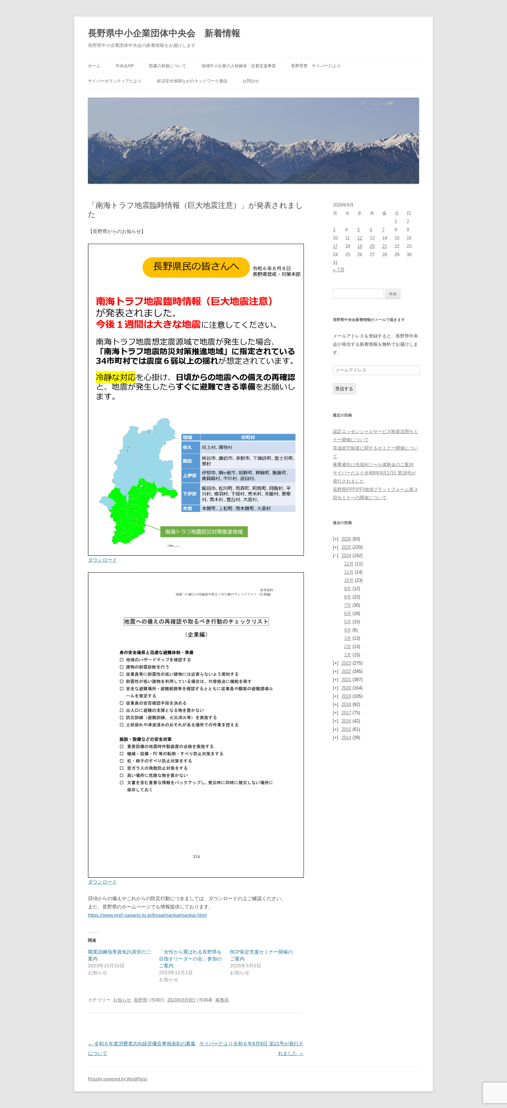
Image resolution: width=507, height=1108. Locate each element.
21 (384, 246)
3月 (347, 638)
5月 (347, 621)
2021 (346, 679)
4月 (347, 630)
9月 (347, 588)
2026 (346, 539)
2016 (346, 721)
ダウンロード (102, 560)
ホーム (94, 65)
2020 (346, 688)
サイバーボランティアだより (115, 81)
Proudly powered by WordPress (117, 1079)
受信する (344, 388)
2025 (346, 547)
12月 (349, 563)
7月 (347, 605)
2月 (347, 646)
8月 (347, 597)
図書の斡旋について (167, 65)
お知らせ (122, 1000)
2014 (346, 737)
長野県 (140, 1000)
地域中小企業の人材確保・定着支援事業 (238, 65)
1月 (347, 654)
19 (359, 246)
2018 (346, 704)
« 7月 (339, 269)
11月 (349, 572)
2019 (346, 696)
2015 (346, 729)
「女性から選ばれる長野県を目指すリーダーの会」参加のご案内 (190, 958)
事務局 (222, 1000)
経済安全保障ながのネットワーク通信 (192, 81)
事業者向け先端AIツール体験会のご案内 (373, 464)
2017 (346, 712)
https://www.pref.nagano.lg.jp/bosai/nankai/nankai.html (147, 915)
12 (359, 238)
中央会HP (125, 65)
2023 (346, 663)
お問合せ (250, 81)
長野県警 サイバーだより (316, 65)
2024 (346, 555)
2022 (346, 671)
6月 (347, 613)
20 (372, 246)
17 (335, 246)
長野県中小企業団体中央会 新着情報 (164, 33)
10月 (349, 580)
